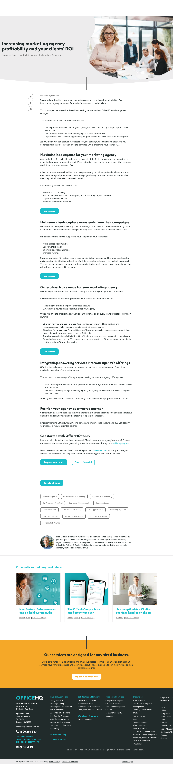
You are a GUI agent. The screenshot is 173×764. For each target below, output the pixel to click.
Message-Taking (57, 703)
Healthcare (119, 618)
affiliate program (120, 443)
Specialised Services (114, 697)
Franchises (137, 744)
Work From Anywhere (88, 716)
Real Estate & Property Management (142, 705)
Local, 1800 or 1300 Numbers (90, 710)
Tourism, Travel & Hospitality (145, 734)
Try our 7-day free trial (86, 676)
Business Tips (9, 55)
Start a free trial (83, 462)
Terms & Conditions (70, 761)
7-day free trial (100, 450)
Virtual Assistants (57, 710)
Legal (135, 719)
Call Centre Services (113, 703)
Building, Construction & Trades (143, 711)
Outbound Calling (58, 735)
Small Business (139, 700)
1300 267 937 (28, 731)
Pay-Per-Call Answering (59, 716)
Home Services (139, 716)
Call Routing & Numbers (89, 697)
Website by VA (127, 761)
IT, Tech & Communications (144, 731)
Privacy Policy (115, 750)
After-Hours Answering (59, 719)
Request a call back (54, 462)
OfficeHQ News (24, 618)
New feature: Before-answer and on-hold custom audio (37, 611)
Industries (138, 697)
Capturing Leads (102, 503)
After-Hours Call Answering (74, 496)
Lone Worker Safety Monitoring (113, 714)
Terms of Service (132, 750)
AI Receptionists (58, 740)
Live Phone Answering (72, 509)
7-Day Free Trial (56, 700)
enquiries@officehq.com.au (27, 726)
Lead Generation (49, 509)
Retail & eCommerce (141, 740)
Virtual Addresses (85, 719)
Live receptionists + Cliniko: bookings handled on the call (134, 611)
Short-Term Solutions (99, 516)
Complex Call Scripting (114, 700)
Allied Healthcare (140, 725)
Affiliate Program (50, 496)
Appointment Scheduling (102, 496)
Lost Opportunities (95, 509)
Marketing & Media (51, 55)
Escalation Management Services (115, 708)
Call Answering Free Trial (53, 503)
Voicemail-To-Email (85, 703)
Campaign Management (79, 503)
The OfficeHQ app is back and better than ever (84, 611)
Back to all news (51, 482)
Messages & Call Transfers (61, 706)
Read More (38, 589)
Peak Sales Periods (50, 516)
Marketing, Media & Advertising (146, 737)
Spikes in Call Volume (51, 523)
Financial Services (140, 722)
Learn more (49, 210)
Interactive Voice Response (89, 706)
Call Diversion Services (87, 700)
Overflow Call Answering (60, 722)
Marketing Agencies (118, 509)
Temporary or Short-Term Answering (60, 727)
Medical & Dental (140, 728)
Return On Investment (74, 516)
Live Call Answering (28, 55)
